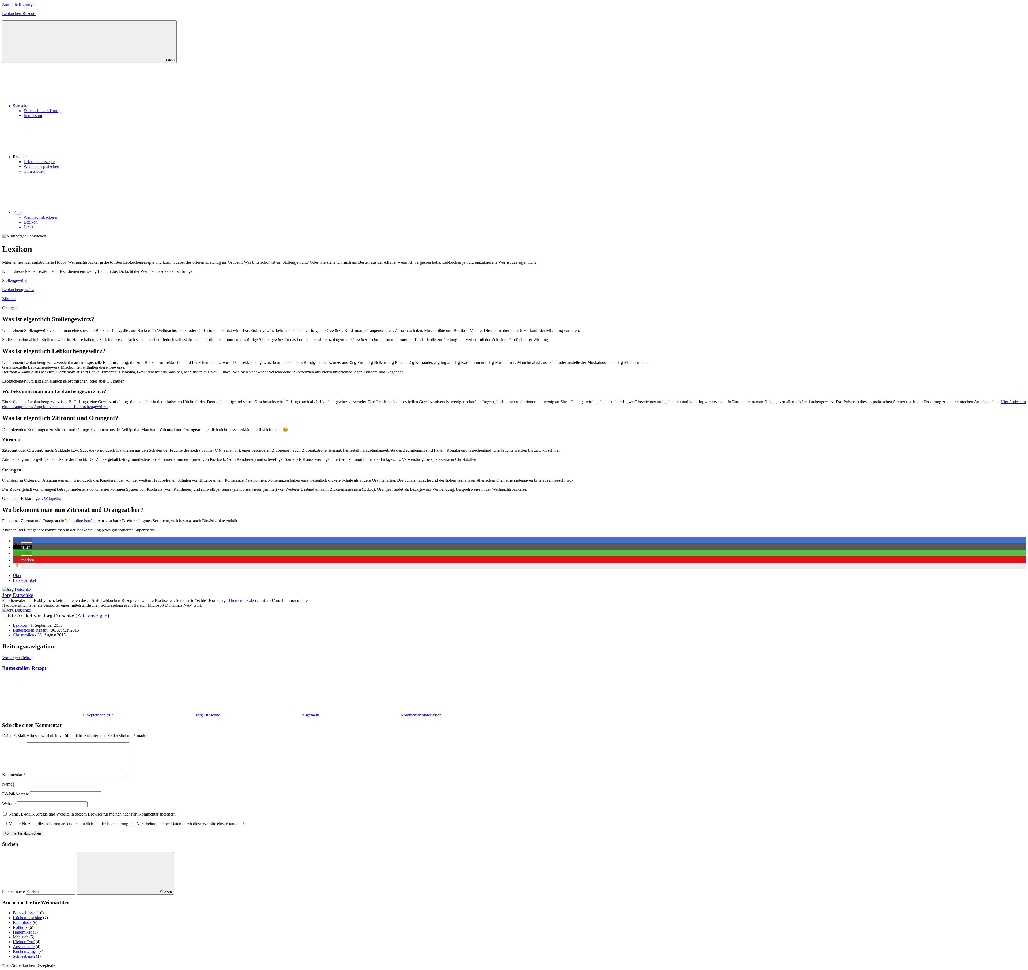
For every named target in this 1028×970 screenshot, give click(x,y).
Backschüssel (24, 913)
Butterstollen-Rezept (30, 630)
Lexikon (31, 222)
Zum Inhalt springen (19, 4)
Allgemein (310, 715)
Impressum (33, 115)
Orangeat (10, 307)
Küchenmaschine (27, 917)
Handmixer (22, 932)
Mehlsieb (20, 937)
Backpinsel (22, 922)
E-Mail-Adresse (15, 794)
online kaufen (84, 521)
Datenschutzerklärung (42, 110)
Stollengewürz (14, 280)
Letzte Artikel (24, 580)
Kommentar (13, 774)
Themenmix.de (241, 600)
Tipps (17, 212)
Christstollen (34, 171)
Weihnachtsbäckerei (40, 217)
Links (28, 227)
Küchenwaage (25, 951)
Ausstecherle (24, 946)
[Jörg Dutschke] (16, 589)
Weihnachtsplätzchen (41, 166)
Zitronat (9, 298)
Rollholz (20, 927)
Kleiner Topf (24, 941)
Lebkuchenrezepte (39, 161)
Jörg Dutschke (17, 595)
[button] (22, 540)
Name (7, 784)
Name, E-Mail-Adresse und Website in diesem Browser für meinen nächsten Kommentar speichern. (93, 814)
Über (17, 575)
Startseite (20, 106)
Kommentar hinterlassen (420, 715)
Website (9, 804)
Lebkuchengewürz (18, 289)
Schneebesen (24, 956)
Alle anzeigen (92, 615)
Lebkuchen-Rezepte (19, 13)
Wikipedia (52, 498)
